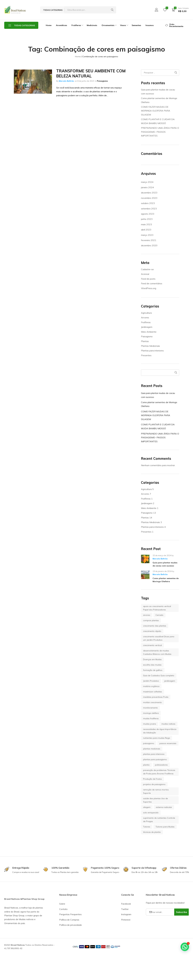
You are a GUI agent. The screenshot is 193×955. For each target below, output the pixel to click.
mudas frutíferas (151, 718)
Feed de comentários (151, 283)
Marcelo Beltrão (66, 81)
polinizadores (161, 765)
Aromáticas (61, 25)
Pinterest (125, 919)
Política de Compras (69, 919)
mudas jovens (149, 724)
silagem (146, 807)
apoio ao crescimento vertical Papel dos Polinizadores (157, 608)
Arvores (145, 317)
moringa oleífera (151, 713)
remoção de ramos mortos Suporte (156, 791)
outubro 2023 (148, 203)
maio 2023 (146, 224)
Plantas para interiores (152, 350)
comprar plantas (151, 620)
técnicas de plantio (152, 832)
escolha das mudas (152, 665)
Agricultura (146, 312)
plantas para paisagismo (155, 759)
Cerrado (159, 615)
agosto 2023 (147, 213)
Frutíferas (146, 322)
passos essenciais (168, 743)
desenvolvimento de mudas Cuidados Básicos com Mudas (157, 652)
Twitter (125, 909)
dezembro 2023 (149, 192)
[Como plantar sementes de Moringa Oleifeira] (145, 577)
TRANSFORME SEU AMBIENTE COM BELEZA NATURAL (91, 73)
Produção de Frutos (152, 779)
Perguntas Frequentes (70, 914)
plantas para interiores (153, 754)
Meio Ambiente (148, 331)
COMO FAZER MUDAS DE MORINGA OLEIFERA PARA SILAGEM (155, 110)
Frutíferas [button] (76, 25)
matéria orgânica (151, 686)
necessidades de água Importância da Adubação (159, 731)
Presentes (146, 355)
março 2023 (147, 235)
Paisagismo (102, 81)
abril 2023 (146, 229)
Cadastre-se (147, 269)
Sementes (136, 25)
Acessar (145, 274)
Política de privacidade (70, 924)
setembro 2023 (149, 208)
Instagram (126, 914)
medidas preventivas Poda (155, 697)
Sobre (62, 903)
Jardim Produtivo (151, 681)
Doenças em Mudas (152, 659)
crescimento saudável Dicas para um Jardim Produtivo (158, 638)
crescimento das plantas (154, 626)
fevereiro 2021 (148, 240)
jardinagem (169, 681)
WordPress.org (148, 288)
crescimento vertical (152, 645)
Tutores (146, 826)
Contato (63, 909)
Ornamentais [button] (108, 25)
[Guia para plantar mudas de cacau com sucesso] (145, 561)
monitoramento (150, 707)
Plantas (145, 341)
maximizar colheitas (152, 691)
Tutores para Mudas (165, 826)
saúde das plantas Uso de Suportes (155, 800)
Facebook (126, 903)
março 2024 (147, 182)
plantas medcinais (151, 748)
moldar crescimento (152, 702)
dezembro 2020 (149, 245)
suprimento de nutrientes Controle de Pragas (159, 820)
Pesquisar (176, 373)
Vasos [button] (123, 25)
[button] (185, 947)
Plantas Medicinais (150, 345)
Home (48, 25)
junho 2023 (147, 219)
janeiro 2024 (147, 187)
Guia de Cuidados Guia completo (158, 675)
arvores (146, 615)
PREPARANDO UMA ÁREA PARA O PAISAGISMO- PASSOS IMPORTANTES (160, 131)
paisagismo (148, 743)
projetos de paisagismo (154, 784)
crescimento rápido (152, 631)
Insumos (150, 25)
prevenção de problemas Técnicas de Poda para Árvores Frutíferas (159, 772)
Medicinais (92, 25)
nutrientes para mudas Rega (156, 738)
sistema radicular (164, 807)
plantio (146, 765)
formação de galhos (152, 670)
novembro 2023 (149, 198)
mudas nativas (168, 724)
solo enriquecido (151, 812)
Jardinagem (146, 327)
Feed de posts (148, 278)
